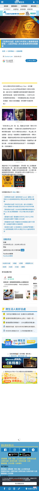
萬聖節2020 (29, 263)
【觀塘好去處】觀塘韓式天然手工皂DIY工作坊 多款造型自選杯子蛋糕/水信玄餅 (18, 218)
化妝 (17, 267)
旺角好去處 (22, 461)
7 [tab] (15, 13)
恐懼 (21, 263)
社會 (28, 461)
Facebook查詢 (8, 256)
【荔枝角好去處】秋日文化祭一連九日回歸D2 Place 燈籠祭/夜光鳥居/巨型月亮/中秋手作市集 (19, 205)
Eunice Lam (9, 56)
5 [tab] (23, 11)
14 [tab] (19, 15)
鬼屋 (15, 263)
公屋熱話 (16, 9)
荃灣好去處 (13, 461)
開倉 (13, 458)
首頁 (3, 51)
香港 (4, 267)
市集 (9, 458)
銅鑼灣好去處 (31, 458)
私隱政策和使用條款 (17, 480)
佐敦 (22, 250)
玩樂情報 (11, 51)
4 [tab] (21, 11)
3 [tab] (19, 11)
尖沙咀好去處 (21, 458)
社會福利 (18, 463)
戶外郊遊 (11, 463)
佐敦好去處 (6, 263)
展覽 (23, 267)
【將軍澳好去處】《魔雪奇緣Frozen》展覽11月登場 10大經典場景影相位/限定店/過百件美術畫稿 (19, 199)
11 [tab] (23, 13)
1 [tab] (15, 11)
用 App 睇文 (32, 60)
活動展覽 (19, 51)
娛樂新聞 (23, 9)
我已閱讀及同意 (19, 483)
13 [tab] (17, 15)
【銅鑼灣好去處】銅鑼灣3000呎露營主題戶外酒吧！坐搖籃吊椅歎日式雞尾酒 (19, 223)
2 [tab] (17, 11)
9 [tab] (19, 13)
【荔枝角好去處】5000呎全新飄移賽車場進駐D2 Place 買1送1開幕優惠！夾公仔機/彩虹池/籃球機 (19, 211)
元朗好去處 (5, 461)
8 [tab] (17, 13)
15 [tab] (21, 15)
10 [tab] (21, 13)
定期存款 (30, 9)
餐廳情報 (4, 463)
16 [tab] (23, 15)
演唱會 (6, 6)
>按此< (14, 192)
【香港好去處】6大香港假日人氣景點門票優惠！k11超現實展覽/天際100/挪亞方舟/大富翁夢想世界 (19, 229)
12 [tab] (24, 13)
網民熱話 (4, 469)
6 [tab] (24, 11)
